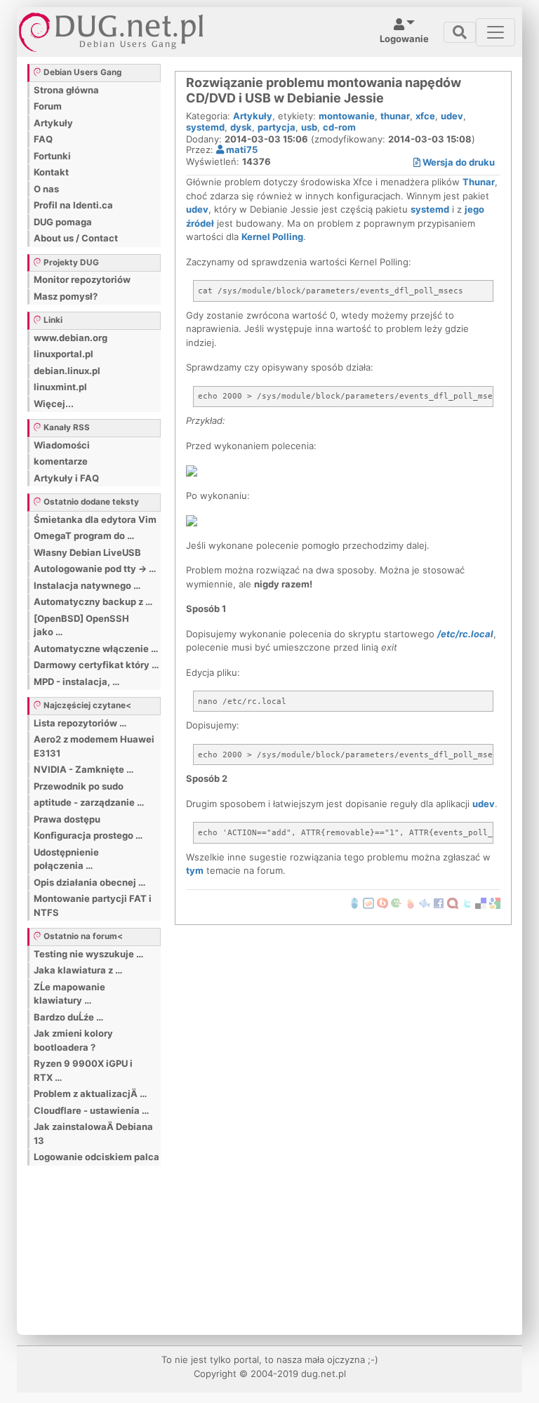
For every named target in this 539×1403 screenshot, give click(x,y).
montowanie (347, 115)
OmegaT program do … (84, 535)
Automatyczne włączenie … (96, 648)
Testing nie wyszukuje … (88, 953)
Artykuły (53, 122)
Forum (48, 106)
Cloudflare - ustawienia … (91, 1110)
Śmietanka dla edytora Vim (95, 519)
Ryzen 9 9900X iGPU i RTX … (83, 1070)
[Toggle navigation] (460, 32)
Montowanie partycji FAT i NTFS (93, 905)
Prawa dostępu (67, 819)
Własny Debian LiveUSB (87, 552)
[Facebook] (438, 902)
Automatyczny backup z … (93, 601)
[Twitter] (466, 902)
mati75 (241, 149)
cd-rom (339, 127)
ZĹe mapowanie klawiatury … (69, 993)
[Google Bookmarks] (494, 902)
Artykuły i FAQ (66, 478)
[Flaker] (396, 902)
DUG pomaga (63, 221)
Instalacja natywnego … (87, 585)
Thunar (479, 181)
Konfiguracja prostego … (88, 835)
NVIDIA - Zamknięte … (83, 769)
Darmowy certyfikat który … (96, 664)
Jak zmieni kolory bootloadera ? (73, 1040)
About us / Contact (76, 238)
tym (195, 870)
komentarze (61, 461)
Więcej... (54, 403)
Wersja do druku (457, 162)
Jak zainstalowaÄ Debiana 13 (93, 1133)
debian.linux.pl (67, 370)
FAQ (43, 139)
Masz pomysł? (66, 296)
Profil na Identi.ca (73, 205)
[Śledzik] (424, 902)
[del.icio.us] (480, 902)
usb (309, 127)
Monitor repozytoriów (82, 279)
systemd (205, 127)
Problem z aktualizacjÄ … (90, 1093)
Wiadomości (62, 445)
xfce (425, 115)
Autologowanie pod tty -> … (95, 568)
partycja (276, 127)
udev (452, 115)
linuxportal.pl (63, 353)
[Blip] (382, 902)
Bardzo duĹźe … (68, 1017)
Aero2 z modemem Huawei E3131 (94, 746)
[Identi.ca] (452, 902)
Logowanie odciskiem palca (96, 1156)
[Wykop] (368, 902)
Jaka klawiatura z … (78, 970)
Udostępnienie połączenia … (66, 859)
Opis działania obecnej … (89, 882)
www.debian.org (70, 337)
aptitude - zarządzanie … (89, 802)
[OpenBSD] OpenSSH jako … (81, 625)
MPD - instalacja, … (76, 681)
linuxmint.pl (60, 386)
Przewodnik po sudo (79, 786)
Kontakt (51, 172)
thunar (395, 115)
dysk (241, 127)
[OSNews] (354, 902)
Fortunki (52, 155)
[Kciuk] (410, 902)
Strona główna (66, 89)
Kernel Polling (272, 236)
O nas (46, 188)
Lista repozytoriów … (80, 723)
